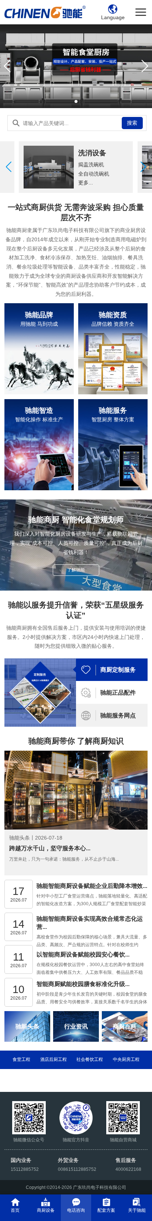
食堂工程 (21, 1059)
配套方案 (106, 1210)
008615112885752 (77, 1169)
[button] (143, 167)
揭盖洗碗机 (91, 164)
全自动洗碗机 (93, 174)
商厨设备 (46, 1210)
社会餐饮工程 (89, 1059)
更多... (85, 183)
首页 (15, 1210)
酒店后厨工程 (53, 1059)
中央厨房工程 (126, 1059)
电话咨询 (76, 1210)
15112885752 (25, 1169)
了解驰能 (76, 570)
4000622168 (128, 1169)
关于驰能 (137, 1210)
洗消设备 (92, 153)
